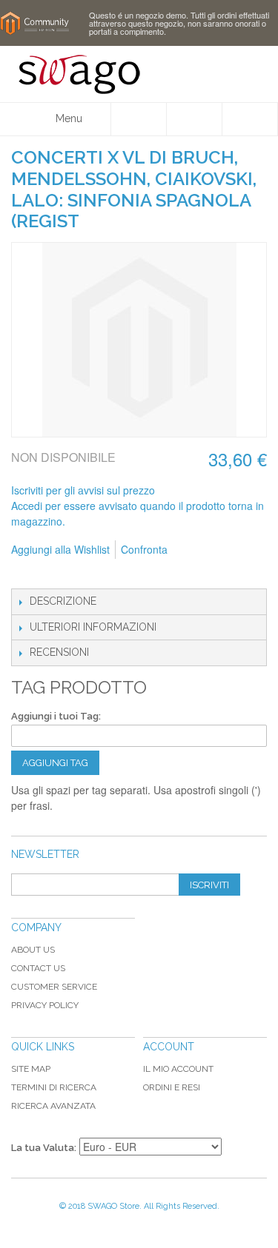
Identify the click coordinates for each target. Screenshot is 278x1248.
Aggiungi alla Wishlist (60, 549)
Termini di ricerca (53, 1087)
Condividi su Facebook (55, 573)
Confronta (144, 549)
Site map (30, 1069)
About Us (33, 950)
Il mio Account (178, 1069)
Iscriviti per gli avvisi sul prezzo (83, 490)
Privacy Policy (45, 1005)
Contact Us (38, 968)
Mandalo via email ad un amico (26, 573)
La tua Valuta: (43, 1147)
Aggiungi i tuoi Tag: (56, 716)
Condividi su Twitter (85, 573)
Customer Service (54, 987)
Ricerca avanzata (53, 1106)
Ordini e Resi (171, 1087)
